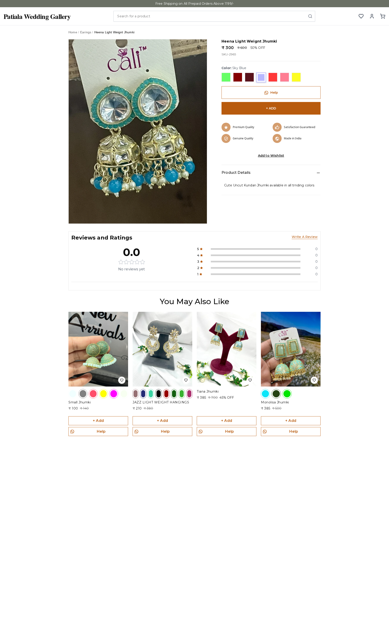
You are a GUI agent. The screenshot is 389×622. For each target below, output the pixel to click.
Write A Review (305, 237)
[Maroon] (237, 77)
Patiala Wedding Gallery (37, 16)
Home (72, 32)
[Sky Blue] (261, 77)
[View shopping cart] (382, 16)
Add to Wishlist (271, 156)
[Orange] (272, 77)
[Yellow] (296, 77)
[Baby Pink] (284, 77)
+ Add (98, 420)
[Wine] (249, 77)
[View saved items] (361, 16)
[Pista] (226, 77)
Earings (85, 32)
